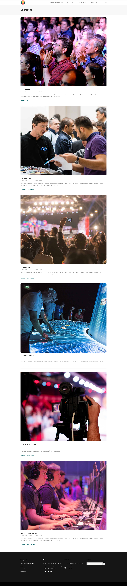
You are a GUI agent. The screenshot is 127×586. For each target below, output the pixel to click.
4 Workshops (26, 178)
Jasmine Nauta (24, 91)
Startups (25, 100)
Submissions (23, 571)
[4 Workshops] (63, 140)
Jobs (22, 100)
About (22, 566)
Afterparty (25, 267)
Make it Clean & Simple (29, 533)
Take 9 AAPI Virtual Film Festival (27, 563)
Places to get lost (28, 356)
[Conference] (63, 51)
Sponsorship (23, 569)
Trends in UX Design (28, 445)
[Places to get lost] (63, 318)
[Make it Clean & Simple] (63, 495)
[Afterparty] (63, 229)
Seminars (31, 189)
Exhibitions (29, 544)
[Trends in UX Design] (63, 406)
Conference (25, 90)
